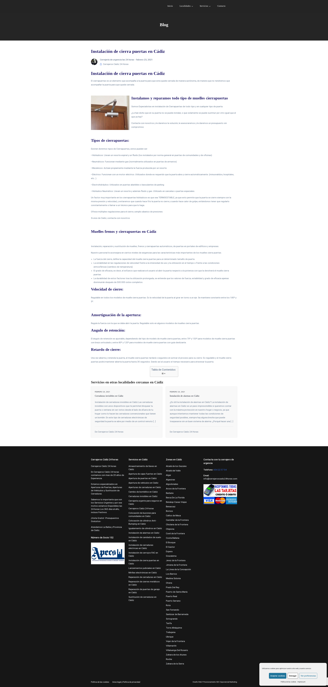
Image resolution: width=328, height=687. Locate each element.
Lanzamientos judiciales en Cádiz (145, 568)
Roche (169, 659)
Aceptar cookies (277, 676)
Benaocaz (170, 506)
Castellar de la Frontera (177, 520)
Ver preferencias (308, 676)
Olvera (169, 583)
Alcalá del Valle (173, 470)
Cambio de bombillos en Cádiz (143, 491)
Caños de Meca (173, 515)
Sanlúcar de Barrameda (177, 614)
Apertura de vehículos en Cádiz (143, 483)
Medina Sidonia (173, 578)
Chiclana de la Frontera (177, 524)
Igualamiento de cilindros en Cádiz (145, 528)
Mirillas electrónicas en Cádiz (143, 572)
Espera (169, 551)
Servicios (204, 6)
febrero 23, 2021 (144, 59)
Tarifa (169, 623)
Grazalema (171, 556)
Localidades (185, 6)
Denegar (293, 676)
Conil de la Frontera (175, 533)
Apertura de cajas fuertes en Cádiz (145, 474)
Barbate (169, 493)
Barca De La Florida (175, 497)
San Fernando (172, 610)
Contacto (221, 6)
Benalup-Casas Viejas (176, 502)
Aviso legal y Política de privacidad (126, 682)
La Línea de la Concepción (178, 569)
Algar (168, 475)
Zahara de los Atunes (176, 654)
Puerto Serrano (173, 601)
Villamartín (171, 645)
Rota (168, 605)
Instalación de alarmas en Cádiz (184, 396)
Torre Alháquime (174, 627)
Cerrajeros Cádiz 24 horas (141, 508)
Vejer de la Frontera (175, 641)
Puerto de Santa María (176, 592)
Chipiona (170, 529)
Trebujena (170, 632)
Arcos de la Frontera (176, 488)
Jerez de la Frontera (175, 560)
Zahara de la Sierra (175, 663)
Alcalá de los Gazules (176, 466)
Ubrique (169, 636)
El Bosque (170, 542)
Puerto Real (171, 596)
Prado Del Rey (172, 587)
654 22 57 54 (220, 469)
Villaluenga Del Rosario (177, 650)
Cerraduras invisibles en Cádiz (109, 396)
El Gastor (170, 547)
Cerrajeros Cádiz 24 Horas (116, 64)
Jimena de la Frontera (176, 565)
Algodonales (172, 484)
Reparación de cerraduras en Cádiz (145, 577)
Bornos (169, 511)
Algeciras (170, 479)
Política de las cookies (288, 682)
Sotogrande (171, 618)
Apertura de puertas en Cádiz (143, 478)
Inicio (170, 6)
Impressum (301, 682)
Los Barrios (171, 574)
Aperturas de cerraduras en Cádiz (145, 487)
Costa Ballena (172, 538)
